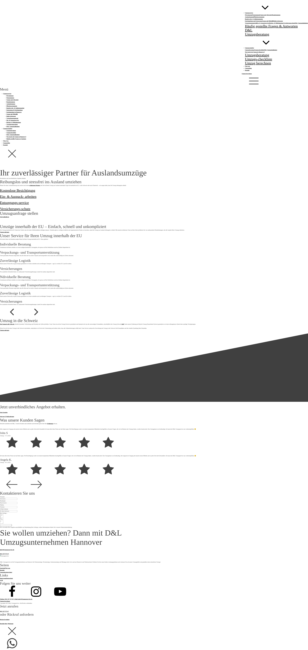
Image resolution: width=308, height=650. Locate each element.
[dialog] (154, 127)
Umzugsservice (7, 93)
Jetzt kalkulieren (4, 217)
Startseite (2, 568)
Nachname (2, 501)
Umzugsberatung (249, 50)
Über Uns (6, 141)
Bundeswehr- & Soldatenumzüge (254, 19)
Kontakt (5, 145)
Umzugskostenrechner (6, 572)
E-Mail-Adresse (4, 509)
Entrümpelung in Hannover (14, 112)
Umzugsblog (6, 143)
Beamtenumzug (276, 15)
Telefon (2, 505)
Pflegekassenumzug (259, 17)
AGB (1, 580)
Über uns (7, 568)
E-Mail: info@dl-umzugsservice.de (23, 599)
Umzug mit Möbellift (267, 21)
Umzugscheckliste (259, 50)
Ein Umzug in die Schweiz (7, 324)
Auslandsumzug (249, 17)
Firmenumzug (256, 15)
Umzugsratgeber (7, 128)
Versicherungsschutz (289, 23)
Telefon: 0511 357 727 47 (7, 599)
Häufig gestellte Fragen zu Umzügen (16, 139)
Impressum (3, 578)
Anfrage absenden (6, 525)
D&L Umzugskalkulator (301, 23)
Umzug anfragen (4, 232)
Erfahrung (50, 423)
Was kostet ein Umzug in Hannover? (255, 52)
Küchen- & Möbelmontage (276, 23)
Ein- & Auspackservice (263, 23)
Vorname (2, 496)
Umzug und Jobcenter (266, 15)
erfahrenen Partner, (34, 185)
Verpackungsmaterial (251, 23)
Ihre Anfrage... (3, 513)
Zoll (123, 324)
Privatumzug (248, 15)
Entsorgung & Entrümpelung (14, 110)
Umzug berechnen (247, 73)
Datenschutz (9, 578)
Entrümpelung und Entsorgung (253, 21)
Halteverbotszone (278, 21)
